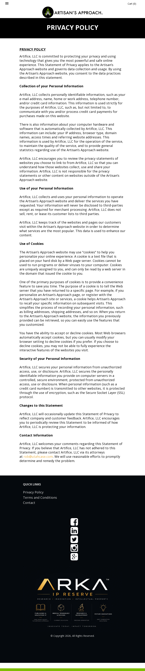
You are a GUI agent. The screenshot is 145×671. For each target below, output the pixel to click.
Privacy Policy (33, 492)
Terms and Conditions (40, 497)
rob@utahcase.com (38, 456)
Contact (29, 502)
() (132, 3)
